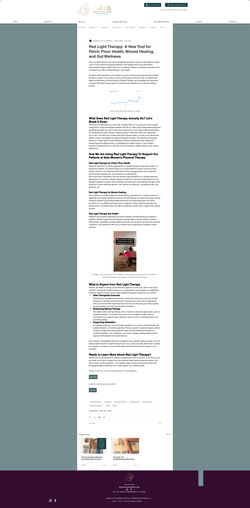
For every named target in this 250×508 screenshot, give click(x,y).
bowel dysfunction (95, 402)
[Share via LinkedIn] (99, 417)
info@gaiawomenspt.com (129, 487)
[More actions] (160, 41)
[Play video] (125, 251)
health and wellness (96, 405)
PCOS (115, 405)
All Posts (82, 27)
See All (169, 434)
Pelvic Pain (103, 410)
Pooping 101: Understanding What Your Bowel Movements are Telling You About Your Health (123, 458)
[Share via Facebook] (90, 417)
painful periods (147, 402)
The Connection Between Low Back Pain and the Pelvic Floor (92, 458)
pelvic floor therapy (121, 402)
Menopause (142, 27)
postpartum (93, 27)
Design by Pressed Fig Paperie (133, 501)
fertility (108, 405)
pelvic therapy (130, 27)
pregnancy (104, 27)
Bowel (109, 410)
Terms (120, 501)
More (162, 27)
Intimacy (153, 27)
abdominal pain (134, 402)
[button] (119, 22)
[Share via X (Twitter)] (95, 417)
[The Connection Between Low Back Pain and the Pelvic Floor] (93, 446)
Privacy (114, 501)
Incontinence (116, 27)
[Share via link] (104, 417)
